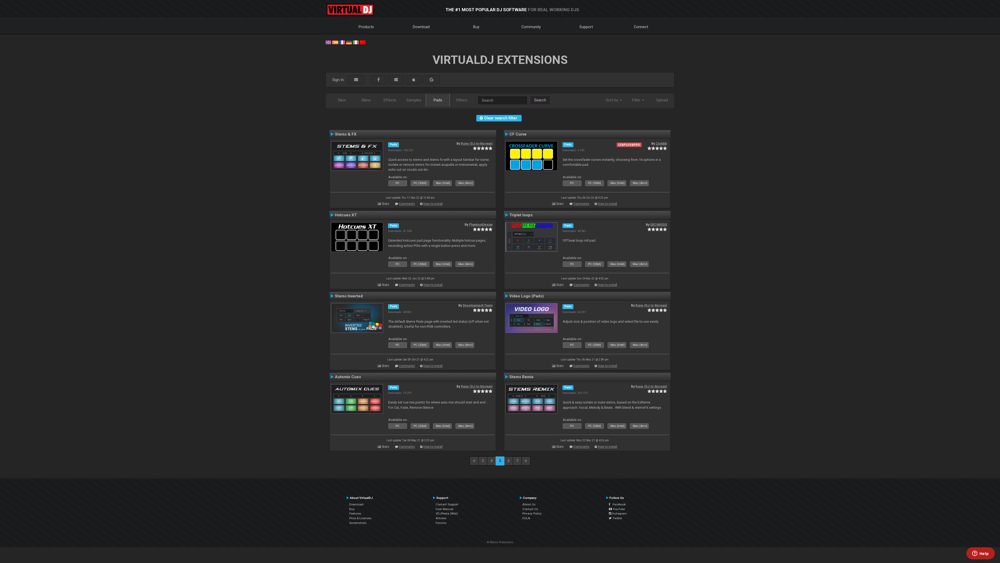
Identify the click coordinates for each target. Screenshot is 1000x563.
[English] (328, 42)
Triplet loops (521, 215)
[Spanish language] (335, 42)
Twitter (617, 518)
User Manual (444, 509)
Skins (366, 100)
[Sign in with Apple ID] (413, 79)
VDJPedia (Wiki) (447, 513)
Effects (390, 100)
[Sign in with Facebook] (378, 79)
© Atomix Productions (500, 542)
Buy (476, 27)
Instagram (619, 513)
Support (586, 27)
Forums (441, 523)
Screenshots (357, 523)
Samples (414, 100)
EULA (526, 518)
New (342, 100)
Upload (662, 100)
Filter (636, 100)
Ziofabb (661, 143)
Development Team (477, 305)
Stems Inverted (349, 296)
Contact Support (447, 504)
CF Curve (518, 134)
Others (461, 100)
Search (540, 100)
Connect (641, 27)
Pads (438, 100)
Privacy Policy (532, 513)
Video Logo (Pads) (526, 296)
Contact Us (530, 509)
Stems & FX (346, 134)
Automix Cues (348, 377)
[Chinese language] (363, 42)
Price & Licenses (360, 518)
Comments (407, 204)
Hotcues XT (346, 215)
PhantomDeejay (480, 225)
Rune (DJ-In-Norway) (476, 143)
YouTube (618, 509)
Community (531, 27)
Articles (441, 518)
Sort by (612, 100)
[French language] (342, 42)
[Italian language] (356, 42)
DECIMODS (658, 225)
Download (421, 27)
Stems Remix (521, 377)
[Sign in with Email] (356, 79)
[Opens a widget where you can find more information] (980, 553)
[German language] (349, 42)
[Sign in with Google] (431, 79)
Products (366, 27)
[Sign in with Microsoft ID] (396, 79)
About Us (528, 504)
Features (355, 513)
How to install (433, 204)
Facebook (618, 504)
